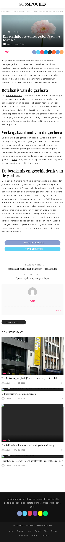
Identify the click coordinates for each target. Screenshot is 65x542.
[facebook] (19, 513)
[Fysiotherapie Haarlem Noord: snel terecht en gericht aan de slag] (32, 456)
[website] (4, 310)
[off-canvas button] (5, 4)
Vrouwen (23, 535)
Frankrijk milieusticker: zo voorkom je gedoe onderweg (28, 445)
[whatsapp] (45, 513)
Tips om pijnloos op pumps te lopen (32, 278)
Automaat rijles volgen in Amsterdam (19, 393)
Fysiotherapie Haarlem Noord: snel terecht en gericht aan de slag (32, 460)
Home (10, 531)
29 (62, 398)
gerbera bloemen (13, 95)
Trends (17, 32)
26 (62, 383)
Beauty (20, 531)
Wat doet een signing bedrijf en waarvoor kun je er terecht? (29, 378)
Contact (45, 535)
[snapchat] (40, 513)
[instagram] (35, 513)
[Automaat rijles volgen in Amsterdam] (32, 389)
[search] (59, 4)
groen (14, 159)
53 (62, 450)
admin (9, 44)
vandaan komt (16, 195)
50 (62, 465)
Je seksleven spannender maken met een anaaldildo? (32, 268)
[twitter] (25, 513)
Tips (8, 32)
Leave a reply (12, 322)
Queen (38, 531)
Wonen (34, 535)
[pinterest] (30, 513)
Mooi (29, 531)
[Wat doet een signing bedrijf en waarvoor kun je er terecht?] (32, 356)
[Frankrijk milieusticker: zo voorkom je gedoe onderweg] (32, 423)
